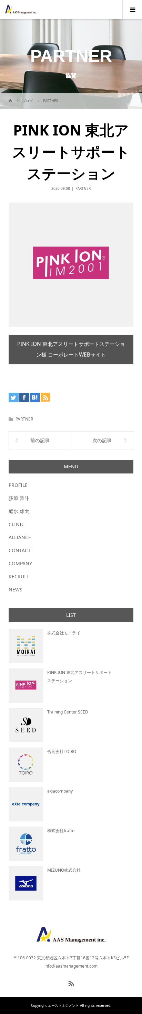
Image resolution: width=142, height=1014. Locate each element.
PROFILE (18, 485)
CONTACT (20, 550)
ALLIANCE (20, 537)
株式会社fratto (60, 830)
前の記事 (40, 440)
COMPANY (20, 563)
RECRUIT (19, 576)
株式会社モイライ (63, 633)
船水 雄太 (19, 511)
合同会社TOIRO (61, 751)
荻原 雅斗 (19, 498)
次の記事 (102, 440)
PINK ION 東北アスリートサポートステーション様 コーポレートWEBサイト (71, 349)
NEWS (15, 589)
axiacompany (60, 791)
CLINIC (16, 524)
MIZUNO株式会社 (64, 870)
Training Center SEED (67, 712)
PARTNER (83, 188)
